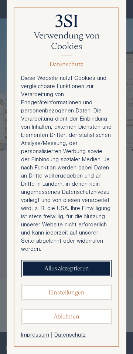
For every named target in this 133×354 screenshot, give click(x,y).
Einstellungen (66, 292)
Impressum (35, 335)
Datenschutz (70, 335)
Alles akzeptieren (66, 268)
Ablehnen (66, 316)
